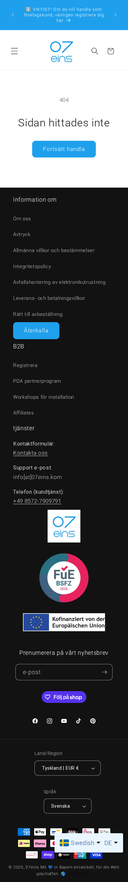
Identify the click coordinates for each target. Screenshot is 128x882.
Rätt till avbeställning (37, 314)
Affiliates (23, 413)
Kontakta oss (30, 453)
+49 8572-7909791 (37, 501)
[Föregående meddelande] (13, 15)
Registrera (25, 365)
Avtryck (22, 234)
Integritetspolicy (32, 266)
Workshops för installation (43, 397)
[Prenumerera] (104, 672)
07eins (32, 867)
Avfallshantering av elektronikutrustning (59, 282)
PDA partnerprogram (37, 381)
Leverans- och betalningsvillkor (49, 298)
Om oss (22, 219)
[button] (14, 51)
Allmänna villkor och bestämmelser (54, 250)
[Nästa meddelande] (115, 15)
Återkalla (36, 330)
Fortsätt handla (64, 149)
